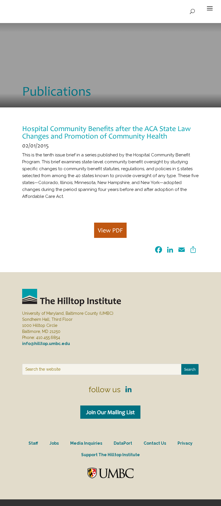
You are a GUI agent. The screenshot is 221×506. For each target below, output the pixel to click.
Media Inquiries (86, 443)
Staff (33, 443)
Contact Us (155, 443)
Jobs (54, 443)
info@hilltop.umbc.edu (46, 343)
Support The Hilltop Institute (110, 454)
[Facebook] (158, 250)
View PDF (110, 230)
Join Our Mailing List (110, 412)
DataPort (123, 443)
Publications (56, 91)
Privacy (185, 443)
